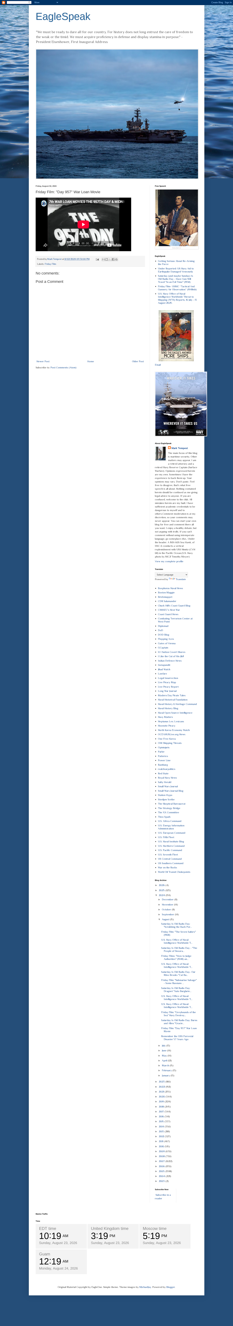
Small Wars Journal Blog (170, 790)
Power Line (164, 760)
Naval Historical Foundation (172, 699)
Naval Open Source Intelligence (175, 712)
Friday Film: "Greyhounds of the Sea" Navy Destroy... (178, 1014)
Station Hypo (165, 795)
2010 (162, 1146)
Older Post (138, 361)
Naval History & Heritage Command (177, 704)
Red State (163, 773)
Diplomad (163, 625)
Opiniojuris (164, 747)
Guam (44, 1254)
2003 (162, 1181)
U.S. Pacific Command (170, 850)
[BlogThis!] (106, 259)
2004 (162, 1176)
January (166, 1075)
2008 (162, 1156)
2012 (162, 1136)
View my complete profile (169, 561)
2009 (162, 1151)
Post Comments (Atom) (63, 367)
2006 (162, 1166)
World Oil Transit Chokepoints (174, 871)
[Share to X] (110, 259)
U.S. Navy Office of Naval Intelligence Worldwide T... (176, 941)
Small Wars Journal (168, 786)
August (166, 919)
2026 (162, 885)
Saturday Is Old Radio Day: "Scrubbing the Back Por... (176, 925)
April (165, 1060)
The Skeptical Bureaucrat (171, 803)
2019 (162, 1101)
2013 (162, 1131)
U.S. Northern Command (171, 845)
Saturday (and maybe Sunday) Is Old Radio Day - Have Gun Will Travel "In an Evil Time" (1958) (175, 278)
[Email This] (103, 259)
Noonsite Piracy (166, 725)
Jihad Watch (164, 669)
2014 (162, 1126)
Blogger (170, 1287)
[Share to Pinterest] (116, 259)
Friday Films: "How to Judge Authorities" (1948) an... (176, 957)
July (164, 1045)
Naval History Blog (168, 708)
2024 (162, 895)
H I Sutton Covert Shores (171, 652)
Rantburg (163, 764)
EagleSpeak (63, 16)
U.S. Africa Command (169, 821)
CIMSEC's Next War (169, 609)
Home (90, 361)
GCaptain (163, 647)
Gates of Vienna (167, 643)
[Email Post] (97, 259)
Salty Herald (164, 782)
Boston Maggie (166, 592)
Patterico (163, 756)
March (166, 1065)
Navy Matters (165, 716)
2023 (162, 1081)
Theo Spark (164, 816)
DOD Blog (163, 634)
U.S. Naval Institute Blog (171, 841)
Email (158, 364)
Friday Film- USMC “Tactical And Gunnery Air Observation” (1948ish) (177, 288)
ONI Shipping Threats (170, 742)
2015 (162, 1121)
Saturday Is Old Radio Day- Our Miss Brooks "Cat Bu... (178, 973)
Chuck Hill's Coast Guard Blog (174, 605)
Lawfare (162, 673)
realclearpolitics (166, 769)
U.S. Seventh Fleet (168, 854)
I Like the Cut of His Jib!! (171, 656)
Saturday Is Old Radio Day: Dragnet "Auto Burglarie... (176, 990)
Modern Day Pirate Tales (172, 695)
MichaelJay (145, 1287)
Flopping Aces (166, 638)
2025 (162, 890)
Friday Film (50, 264)
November (168, 904)
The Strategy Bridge (169, 808)
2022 (162, 1086)
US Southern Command (170, 863)
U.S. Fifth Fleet (166, 837)
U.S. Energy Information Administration (171, 827)
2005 (162, 1171)
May (165, 1055)
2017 (162, 1111)
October (167, 909)
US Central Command (170, 858)
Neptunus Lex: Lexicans (171, 721)
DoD (160, 630)
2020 (162, 1096)
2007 (162, 1161)
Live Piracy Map (167, 682)
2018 (162, 1106)
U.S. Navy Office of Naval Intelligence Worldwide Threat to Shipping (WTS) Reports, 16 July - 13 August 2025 (177, 298)
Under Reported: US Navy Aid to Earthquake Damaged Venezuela (176, 270)
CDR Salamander (167, 601)
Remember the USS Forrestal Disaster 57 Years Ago (177, 1038)
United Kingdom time (109, 1228)
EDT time (47, 1228)
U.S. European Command (171, 832)
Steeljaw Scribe (166, 799)
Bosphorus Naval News (170, 588)
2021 (162, 1091)
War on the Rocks (167, 867)
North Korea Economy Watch (174, 730)
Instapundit (164, 664)
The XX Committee (168, 812)
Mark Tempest (179, 448)
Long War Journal (167, 690)
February (167, 1070)
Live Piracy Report (168, 686)
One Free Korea (167, 738)
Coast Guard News (168, 614)
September (168, 914)
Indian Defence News (170, 660)
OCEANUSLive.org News (171, 734)
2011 (161, 1141)
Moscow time (154, 1228)
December (168, 899)
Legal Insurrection (168, 678)
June (164, 1050)
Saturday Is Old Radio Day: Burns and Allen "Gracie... (179, 1022)
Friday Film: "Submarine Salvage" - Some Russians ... (179, 982)
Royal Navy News (167, 777)
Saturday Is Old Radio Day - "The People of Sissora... (179, 949)
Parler (161, 751)
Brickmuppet (165, 596)
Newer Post (43, 361)
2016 (162, 1116)
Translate (181, 579)
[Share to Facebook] (113, 259)
